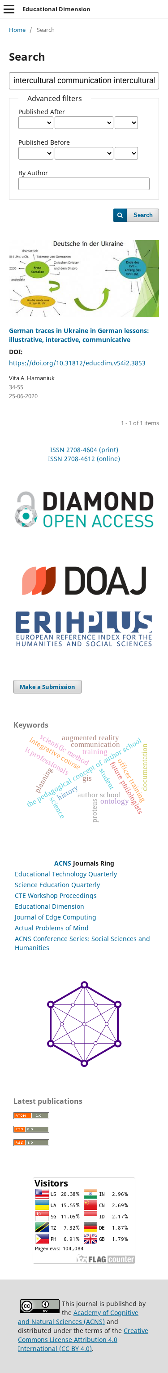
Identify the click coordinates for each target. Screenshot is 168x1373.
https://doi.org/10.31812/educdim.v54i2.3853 (77, 363)
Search (143, 215)
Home (17, 30)
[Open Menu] (9, 9)
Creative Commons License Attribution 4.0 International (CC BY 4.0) (83, 1339)
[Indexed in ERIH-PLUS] (84, 648)
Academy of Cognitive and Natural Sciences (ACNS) (78, 1317)
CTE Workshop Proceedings (56, 895)
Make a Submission (47, 687)
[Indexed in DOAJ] (84, 601)
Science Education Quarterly (57, 884)
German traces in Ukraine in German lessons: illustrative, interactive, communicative (79, 335)
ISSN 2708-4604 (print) (84, 449)
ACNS (62, 863)
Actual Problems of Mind (52, 928)
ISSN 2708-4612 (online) (84, 458)
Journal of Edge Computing (55, 917)
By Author (33, 173)
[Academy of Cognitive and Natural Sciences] (84, 1065)
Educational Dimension (56, 9)
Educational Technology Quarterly (66, 874)
